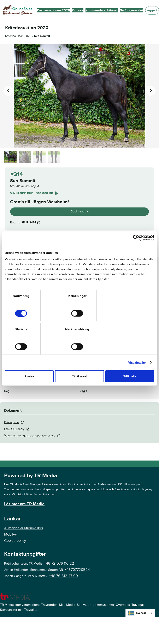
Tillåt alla (129, 376)
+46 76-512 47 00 (63, 576)
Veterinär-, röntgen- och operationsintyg (29, 435)
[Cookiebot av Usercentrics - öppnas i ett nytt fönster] (136, 237)
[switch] (77, 313)
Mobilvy (10, 534)
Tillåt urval (79, 376)
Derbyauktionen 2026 (53, 10)
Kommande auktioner (102, 10)
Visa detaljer (137, 362)
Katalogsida (11, 422)
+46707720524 (77, 569)
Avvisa (29, 376)
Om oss (77, 10)
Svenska (141, 613)
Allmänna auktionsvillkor (23, 528)
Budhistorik (79, 211)
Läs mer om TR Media (24, 504)
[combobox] (140, 613)
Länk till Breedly (14, 429)
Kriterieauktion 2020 (18, 36)
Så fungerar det (131, 10)
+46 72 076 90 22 (59, 563)
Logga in (152, 10)
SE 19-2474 (28, 222)
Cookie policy (15, 540)
